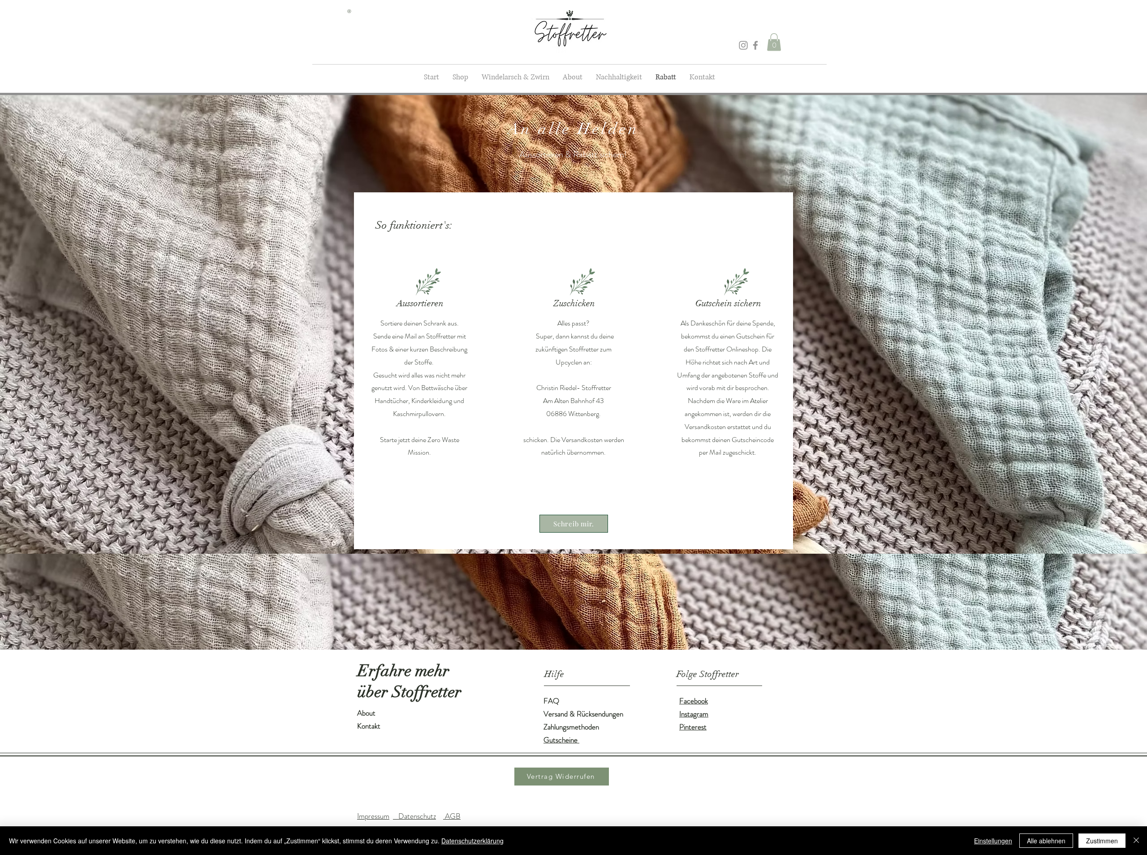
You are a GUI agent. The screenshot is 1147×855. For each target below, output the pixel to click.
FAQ (551, 700)
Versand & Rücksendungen (583, 713)
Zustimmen (1102, 840)
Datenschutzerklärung (472, 840)
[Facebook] (755, 45)
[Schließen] (1136, 840)
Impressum (373, 816)
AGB (452, 816)
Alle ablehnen (1046, 840)
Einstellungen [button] (993, 840)
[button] (774, 42)
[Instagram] (743, 45)
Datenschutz (414, 816)
